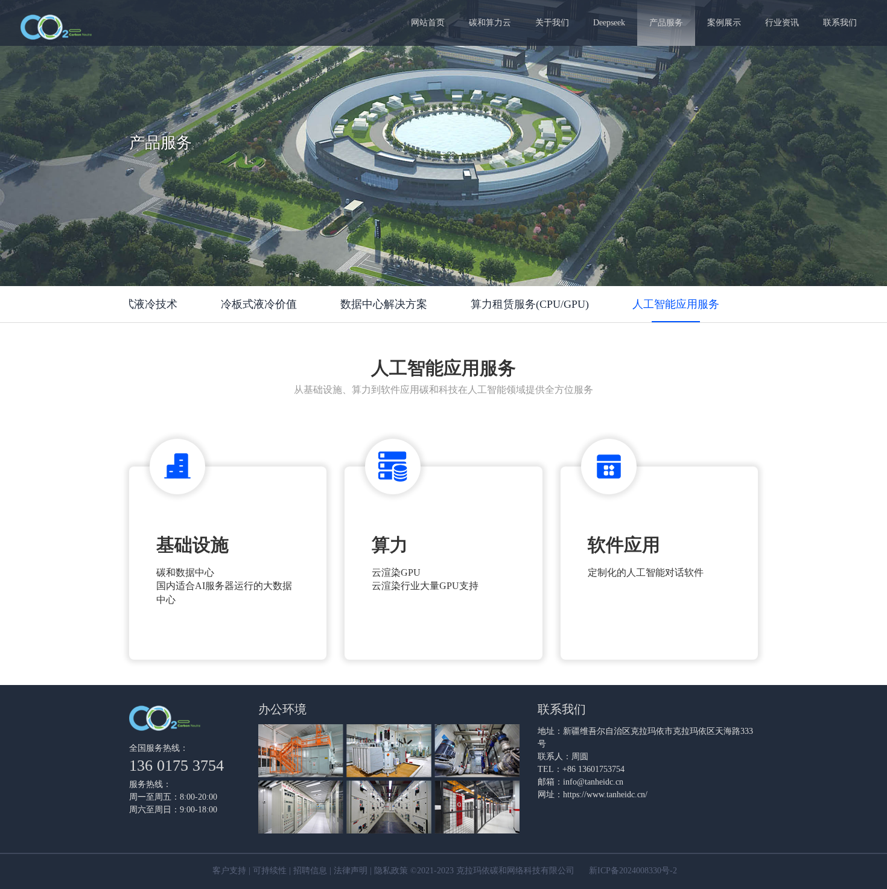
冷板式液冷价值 (259, 304)
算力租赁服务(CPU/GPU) (530, 304)
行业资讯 (782, 22)
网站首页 (428, 22)
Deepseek (609, 22)
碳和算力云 (490, 22)
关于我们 (552, 22)
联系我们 (840, 22)
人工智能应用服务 (675, 304)
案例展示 (724, 22)
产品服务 (666, 22)
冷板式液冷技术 (139, 304)
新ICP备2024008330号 (629, 871)
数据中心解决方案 (383, 304)
